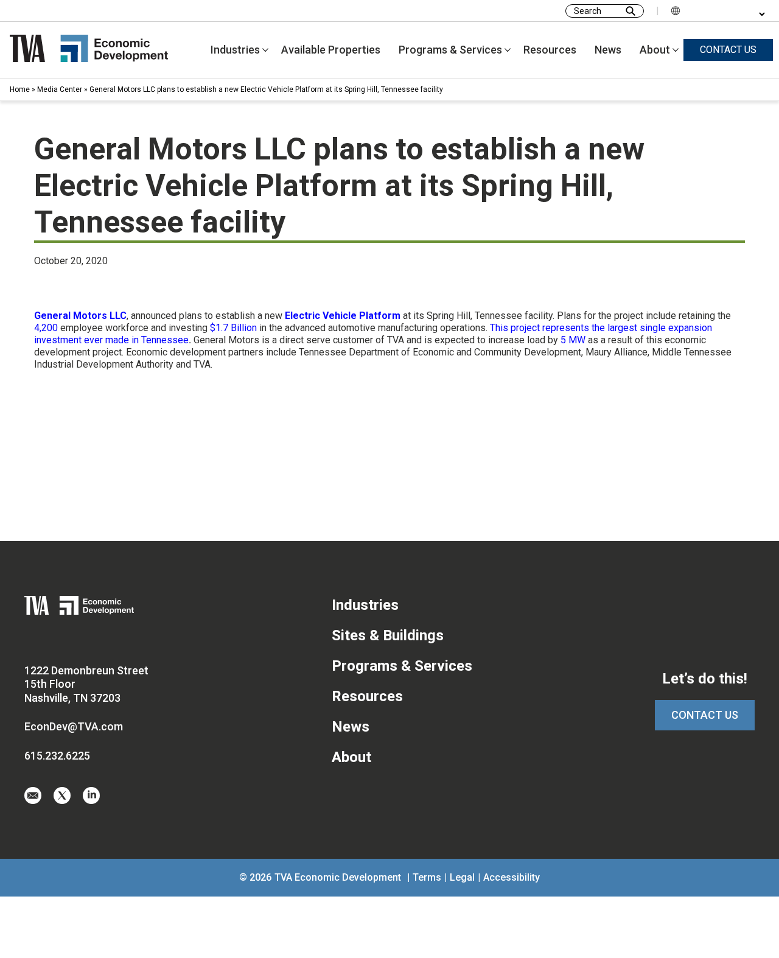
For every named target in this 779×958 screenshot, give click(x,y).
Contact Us (704, 714)
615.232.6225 (57, 755)
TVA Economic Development (337, 877)
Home (20, 89)
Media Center (59, 89)
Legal (462, 877)
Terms (427, 877)
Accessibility (511, 877)
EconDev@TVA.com (73, 726)
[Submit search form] (630, 11)
